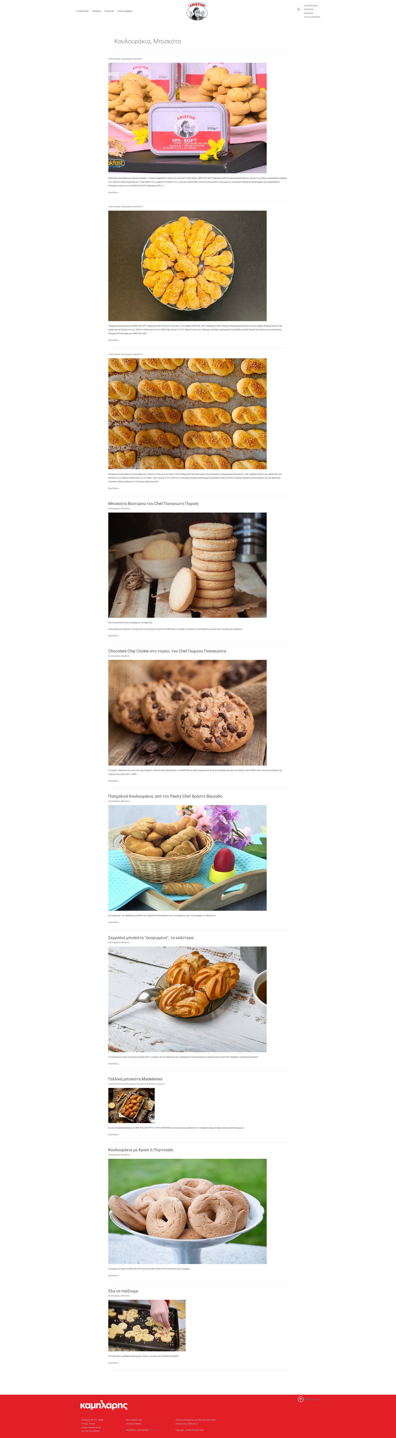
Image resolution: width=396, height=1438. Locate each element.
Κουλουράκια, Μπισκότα (131, 59)
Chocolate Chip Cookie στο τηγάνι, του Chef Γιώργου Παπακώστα (167, 651)
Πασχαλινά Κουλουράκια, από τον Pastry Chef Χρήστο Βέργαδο (165, 796)
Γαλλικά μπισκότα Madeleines (135, 1079)
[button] (299, 9)
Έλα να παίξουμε (123, 1291)
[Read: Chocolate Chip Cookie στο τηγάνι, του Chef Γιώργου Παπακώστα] (187, 712)
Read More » (113, 192)
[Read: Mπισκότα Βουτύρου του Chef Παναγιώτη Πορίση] (187, 565)
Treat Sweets (114, 59)
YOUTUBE (154, 1430)
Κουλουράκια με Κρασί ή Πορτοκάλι (140, 1150)
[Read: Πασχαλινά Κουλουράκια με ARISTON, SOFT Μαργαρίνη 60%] (187, 265)
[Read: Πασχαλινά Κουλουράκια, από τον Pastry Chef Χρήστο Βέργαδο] (187, 858)
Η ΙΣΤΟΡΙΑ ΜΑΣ (82, 11)
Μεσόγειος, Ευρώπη (155, 1084)
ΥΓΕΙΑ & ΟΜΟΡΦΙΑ (124, 11)
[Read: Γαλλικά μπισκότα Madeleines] (131, 1105)
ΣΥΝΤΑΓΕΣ (109, 11)
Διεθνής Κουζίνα (115, 1084)
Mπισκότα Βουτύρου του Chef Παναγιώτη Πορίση (153, 503)
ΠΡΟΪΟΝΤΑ (96, 11)
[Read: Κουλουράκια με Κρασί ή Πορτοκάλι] (187, 1211)
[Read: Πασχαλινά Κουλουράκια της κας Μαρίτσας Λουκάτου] (187, 413)
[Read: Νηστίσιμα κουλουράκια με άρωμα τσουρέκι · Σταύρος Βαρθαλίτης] (187, 118)
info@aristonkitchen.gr (91, 1427)
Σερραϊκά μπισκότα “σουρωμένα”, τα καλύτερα (151, 937)
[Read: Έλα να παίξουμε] (147, 1325)
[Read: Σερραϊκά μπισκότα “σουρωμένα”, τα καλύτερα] (187, 999)
